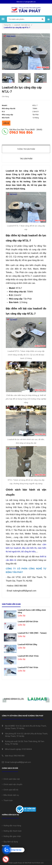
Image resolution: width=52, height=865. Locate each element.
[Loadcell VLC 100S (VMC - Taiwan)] (10, 636)
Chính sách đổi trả (10, 789)
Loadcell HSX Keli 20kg (27, 644)
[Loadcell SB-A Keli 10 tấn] (10, 659)
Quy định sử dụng (10, 841)
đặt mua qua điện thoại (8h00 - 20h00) (25, 131)
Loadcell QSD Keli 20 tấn (28, 621)
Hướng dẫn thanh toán (12, 831)
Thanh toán (8, 800)
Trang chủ (8, 25)
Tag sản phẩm (26, 159)
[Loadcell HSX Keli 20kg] (10, 648)
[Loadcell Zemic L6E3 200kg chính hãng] (10, 613)
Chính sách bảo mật (11, 779)
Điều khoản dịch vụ (11, 795)
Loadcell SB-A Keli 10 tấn (28, 656)
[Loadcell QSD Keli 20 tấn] (10, 625)
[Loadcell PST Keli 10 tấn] (10, 671)
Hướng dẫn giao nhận (12, 836)
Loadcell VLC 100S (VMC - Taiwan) (32, 633)
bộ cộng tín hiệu (28, 551)
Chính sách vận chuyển (12, 784)
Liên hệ (6, 123)
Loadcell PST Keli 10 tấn (28, 667)
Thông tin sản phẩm (26, 149)
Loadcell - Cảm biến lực (22, 25)
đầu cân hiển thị (29, 548)
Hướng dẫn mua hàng (12, 825)
